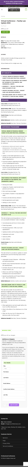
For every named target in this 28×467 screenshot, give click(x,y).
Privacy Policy (6, 443)
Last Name (5, 377)
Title (4, 366)
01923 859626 (7, 422)
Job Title (5, 394)
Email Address (6, 383)
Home (3, 16)
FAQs (4, 440)
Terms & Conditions (8, 446)
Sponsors (5, 437)
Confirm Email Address (8, 389)
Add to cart (14, 404)
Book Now (5, 32)
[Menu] (2, 9)
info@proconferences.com (13, 424)
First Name (6, 371)
